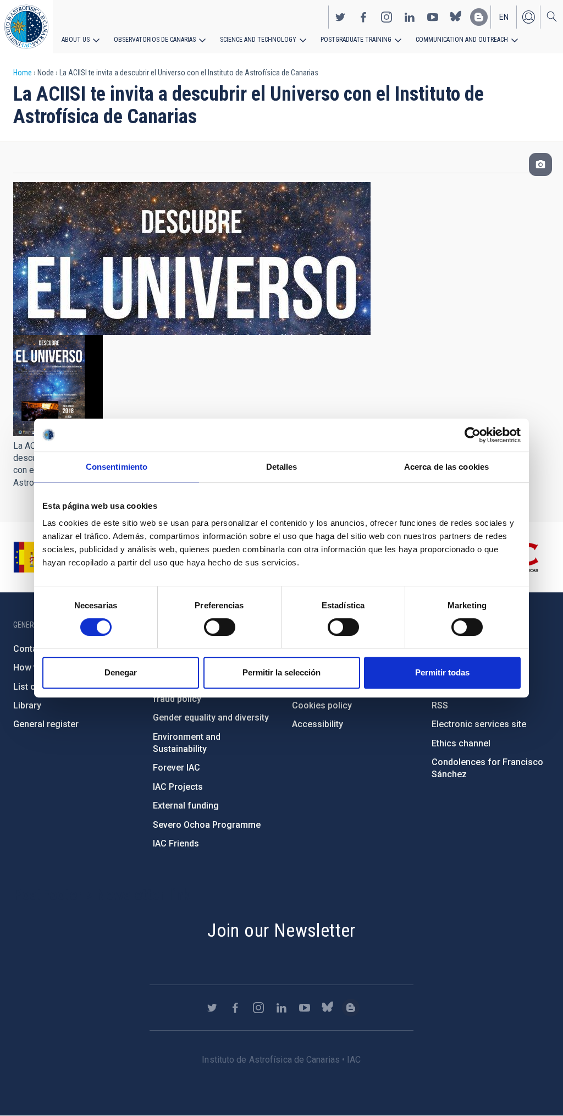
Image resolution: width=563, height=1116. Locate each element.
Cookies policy (322, 705)
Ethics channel (461, 743)
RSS (440, 705)
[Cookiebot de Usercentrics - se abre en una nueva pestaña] (472, 435)
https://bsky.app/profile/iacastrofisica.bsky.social (455, 17)
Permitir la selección (281, 672)
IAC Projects (178, 787)
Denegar (120, 672)
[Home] (26, 26)
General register (46, 724)
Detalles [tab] (281, 466)
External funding (186, 805)
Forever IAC (176, 767)
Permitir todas (442, 672)
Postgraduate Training (356, 39)
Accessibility (317, 724)
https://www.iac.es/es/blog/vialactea (478, 17)
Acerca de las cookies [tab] (446, 466)
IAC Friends (176, 843)
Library (27, 705)
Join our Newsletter (281, 930)
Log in (528, 17)
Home (22, 72)
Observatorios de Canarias (155, 39)
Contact (29, 649)
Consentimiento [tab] (116, 466)
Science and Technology (258, 39)
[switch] (219, 627)
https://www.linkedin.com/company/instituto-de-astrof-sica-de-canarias (409, 17)
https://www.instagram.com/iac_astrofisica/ (386, 17)
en (504, 17)
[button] (58, 385)
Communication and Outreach (462, 39)
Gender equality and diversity (211, 717)
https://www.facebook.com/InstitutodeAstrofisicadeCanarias (363, 17)
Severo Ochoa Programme (207, 825)
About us (76, 39)
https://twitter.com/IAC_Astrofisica (340, 17)
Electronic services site (479, 724)
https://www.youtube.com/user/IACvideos (432, 17)
